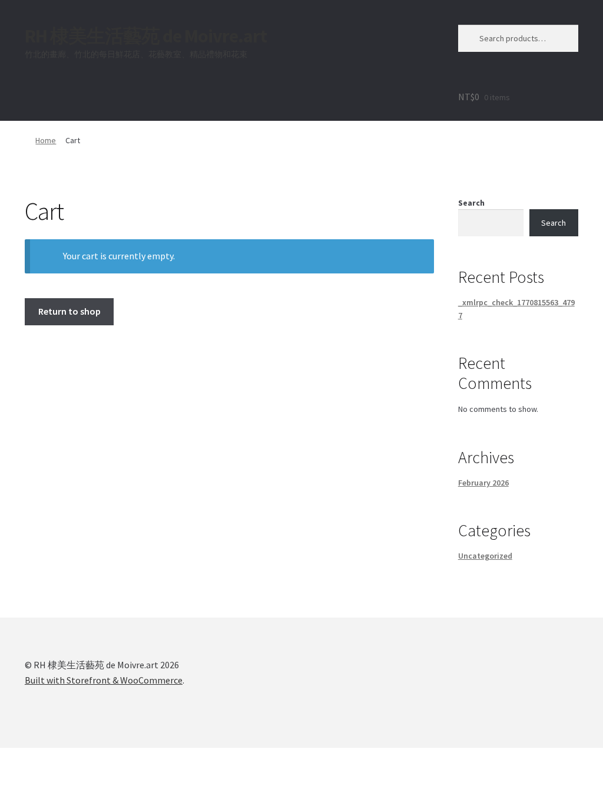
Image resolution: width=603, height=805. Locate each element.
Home (45, 140)
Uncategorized (485, 555)
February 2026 (483, 482)
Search (471, 202)
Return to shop (69, 311)
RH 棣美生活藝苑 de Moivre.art (146, 36)
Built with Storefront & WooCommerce (104, 680)
